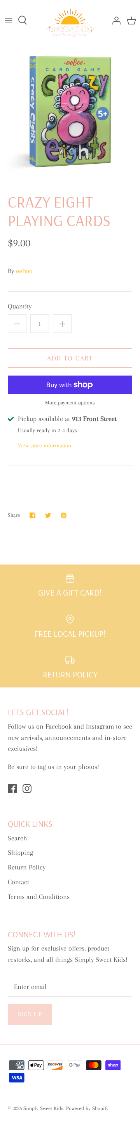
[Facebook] (12, 788)
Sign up (30, 1014)
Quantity (20, 306)
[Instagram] (27, 788)
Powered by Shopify (87, 1108)
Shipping (20, 852)
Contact (18, 882)
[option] (70, 111)
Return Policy (27, 867)
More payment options (70, 402)
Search (17, 838)
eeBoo (24, 271)
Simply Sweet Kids (43, 1108)
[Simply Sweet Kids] (70, 20)
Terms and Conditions (39, 896)
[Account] (114, 20)
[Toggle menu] (8, 20)
